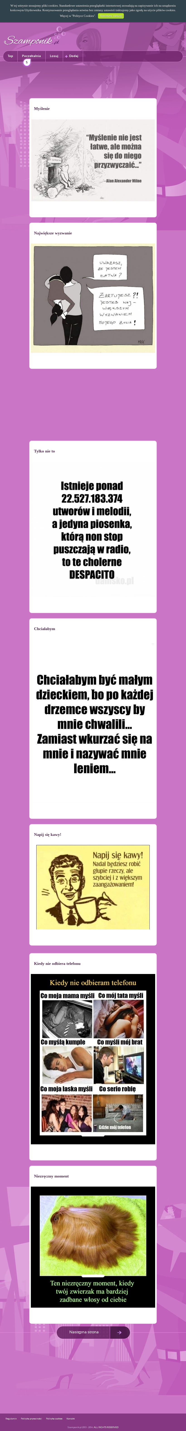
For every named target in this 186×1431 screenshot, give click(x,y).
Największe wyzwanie (53, 233)
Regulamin (11, 1419)
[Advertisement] (93, 81)
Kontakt (70, 1419)
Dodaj (73, 56)
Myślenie (42, 108)
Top (10, 56)
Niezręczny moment (51, 1176)
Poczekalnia (31, 58)
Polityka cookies (54, 1419)
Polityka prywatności (31, 1419)
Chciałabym (44, 628)
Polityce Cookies (83, 15)
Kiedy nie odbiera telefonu (57, 963)
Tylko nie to (44, 451)
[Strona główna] (35, 47)
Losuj (54, 56)
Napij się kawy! (47, 834)
